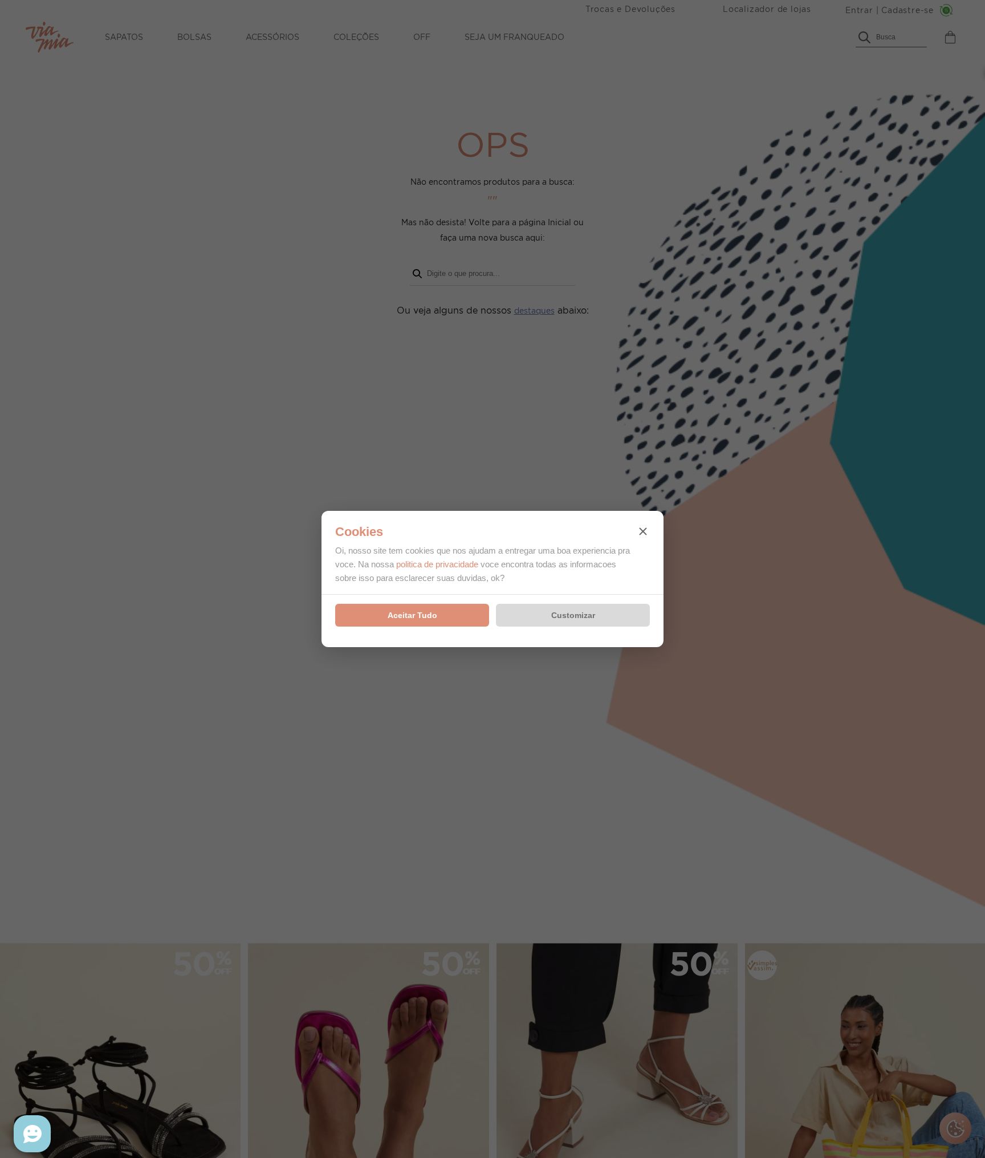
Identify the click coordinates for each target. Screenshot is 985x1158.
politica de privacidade (437, 564)
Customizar (573, 615)
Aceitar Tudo (412, 615)
